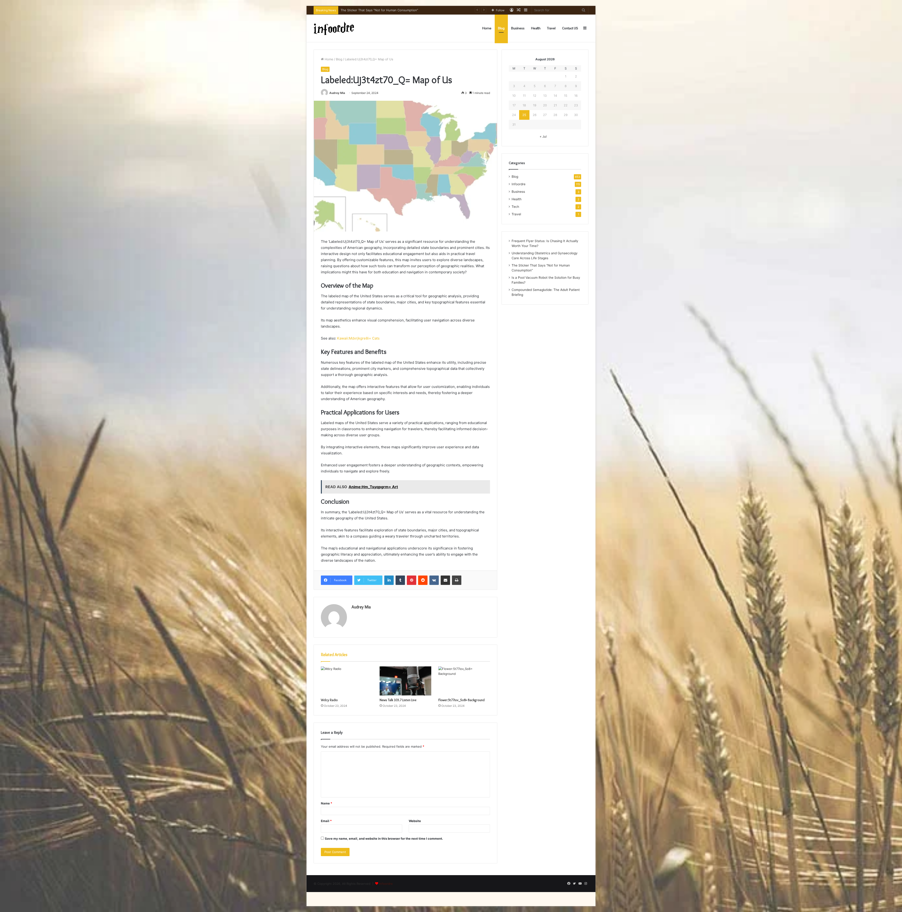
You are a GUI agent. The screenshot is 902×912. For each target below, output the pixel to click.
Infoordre (518, 184)
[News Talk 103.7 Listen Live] (405, 681)
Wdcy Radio (329, 700)
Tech (515, 207)
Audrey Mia (337, 93)
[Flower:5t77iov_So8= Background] (464, 681)
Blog (501, 28)
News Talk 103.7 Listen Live (398, 700)
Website (415, 821)
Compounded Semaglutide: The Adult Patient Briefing (380, 10)
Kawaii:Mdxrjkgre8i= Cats (358, 338)
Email (326, 821)
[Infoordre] (334, 28)
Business (518, 28)
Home (486, 28)
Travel (551, 28)
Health (535, 28)
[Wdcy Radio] (347, 681)
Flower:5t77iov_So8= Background (461, 700)
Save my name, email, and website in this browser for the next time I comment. (384, 838)
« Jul (543, 136)
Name (326, 803)
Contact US (570, 28)
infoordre (386, 883)
